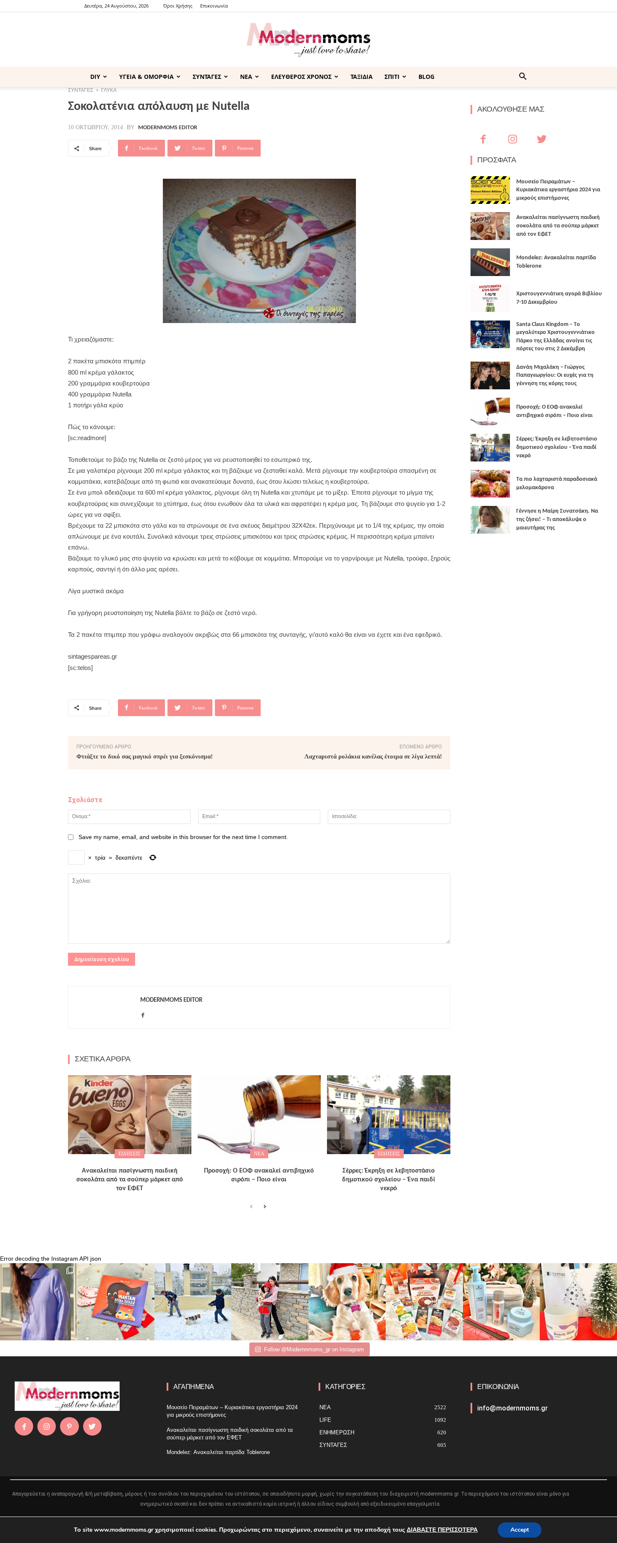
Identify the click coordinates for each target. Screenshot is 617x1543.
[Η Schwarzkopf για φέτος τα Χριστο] (501, 1301)
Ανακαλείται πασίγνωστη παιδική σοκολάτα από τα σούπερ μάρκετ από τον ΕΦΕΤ (129, 1180)
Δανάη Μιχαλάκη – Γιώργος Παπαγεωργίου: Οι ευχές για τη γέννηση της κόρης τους (554, 375)
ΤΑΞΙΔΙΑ (361, 77)
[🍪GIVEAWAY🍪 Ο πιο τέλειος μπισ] (424, 1301)
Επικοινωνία (214, 6)
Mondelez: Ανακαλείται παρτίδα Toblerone (218, 1452)
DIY (95, 77)
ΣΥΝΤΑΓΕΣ (207, 77)
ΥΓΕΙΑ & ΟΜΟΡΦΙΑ (146, 77)
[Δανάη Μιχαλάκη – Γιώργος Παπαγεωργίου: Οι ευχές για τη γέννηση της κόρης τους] (490, 375)
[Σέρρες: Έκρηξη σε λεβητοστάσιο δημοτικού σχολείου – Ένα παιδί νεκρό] (388, 1114)
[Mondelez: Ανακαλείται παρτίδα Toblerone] (490, 262)
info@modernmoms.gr (512, 1408)
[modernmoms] (308, 40)
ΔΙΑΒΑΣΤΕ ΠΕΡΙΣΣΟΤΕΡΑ (442, 1530)
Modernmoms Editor (167, 128)
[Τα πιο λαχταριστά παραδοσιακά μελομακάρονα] (490, 484)
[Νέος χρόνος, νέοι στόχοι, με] (269, 1301)
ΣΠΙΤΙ (392, 77)
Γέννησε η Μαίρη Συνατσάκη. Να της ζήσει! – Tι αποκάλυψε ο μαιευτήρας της (557, 519)
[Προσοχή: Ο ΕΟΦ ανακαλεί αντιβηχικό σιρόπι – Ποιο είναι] (259, 1114)
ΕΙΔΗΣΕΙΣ (129, 1154)
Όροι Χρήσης (177, 6)
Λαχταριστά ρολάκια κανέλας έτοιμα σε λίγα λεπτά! (373, 756)
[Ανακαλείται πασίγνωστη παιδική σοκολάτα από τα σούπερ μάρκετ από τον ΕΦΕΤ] (129, 1114)
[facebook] (143, 1013)
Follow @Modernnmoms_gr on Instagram (314, 1349)
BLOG (426, 77)
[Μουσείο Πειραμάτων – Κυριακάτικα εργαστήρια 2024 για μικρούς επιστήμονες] (490, 190)
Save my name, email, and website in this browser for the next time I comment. (183, 837)
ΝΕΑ (246, 77)
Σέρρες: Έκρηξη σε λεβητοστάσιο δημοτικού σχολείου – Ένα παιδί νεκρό (388, 1180)
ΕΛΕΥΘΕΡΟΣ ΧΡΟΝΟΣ (301, 77)
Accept (519, 1530)
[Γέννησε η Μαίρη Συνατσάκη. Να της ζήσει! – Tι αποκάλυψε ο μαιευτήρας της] (490, 520)
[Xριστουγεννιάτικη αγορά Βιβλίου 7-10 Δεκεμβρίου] (490, 298)
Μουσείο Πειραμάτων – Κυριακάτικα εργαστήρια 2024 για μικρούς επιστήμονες (558, 190)
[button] (522, 77)
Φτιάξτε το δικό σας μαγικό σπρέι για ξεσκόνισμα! (144, 756)
